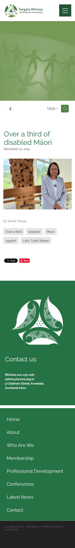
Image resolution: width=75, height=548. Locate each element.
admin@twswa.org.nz (19, 379)
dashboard (32, 526)
